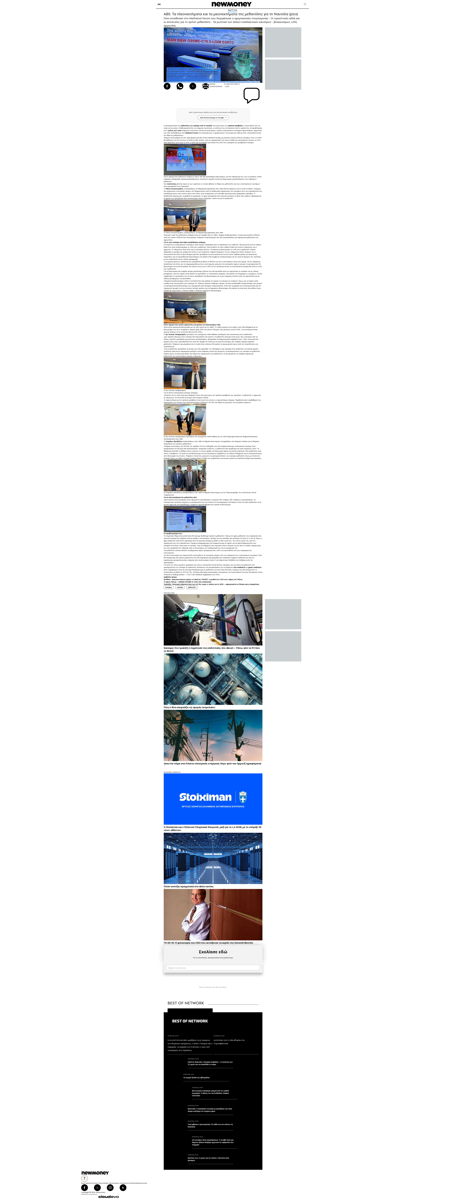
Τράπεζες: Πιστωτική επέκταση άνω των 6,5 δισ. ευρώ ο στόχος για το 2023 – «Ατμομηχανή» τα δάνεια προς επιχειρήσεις (211, 584)
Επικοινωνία (142, 1183)
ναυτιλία (209, 125)
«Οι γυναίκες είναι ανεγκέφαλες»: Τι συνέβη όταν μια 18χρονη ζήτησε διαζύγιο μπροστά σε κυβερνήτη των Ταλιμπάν (213, 1142)
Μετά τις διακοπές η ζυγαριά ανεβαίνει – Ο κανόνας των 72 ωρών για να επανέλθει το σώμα (210, 1063)
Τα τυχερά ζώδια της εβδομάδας (196, 1077)
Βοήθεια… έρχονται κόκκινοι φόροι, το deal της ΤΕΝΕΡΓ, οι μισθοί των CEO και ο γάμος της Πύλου (203, 579)
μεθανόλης (185, 125)
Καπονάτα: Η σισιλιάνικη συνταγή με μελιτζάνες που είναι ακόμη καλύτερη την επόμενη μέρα (210, 1110)
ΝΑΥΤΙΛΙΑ (232, 10)
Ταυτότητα (133, 1183)
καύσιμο (196, 125)
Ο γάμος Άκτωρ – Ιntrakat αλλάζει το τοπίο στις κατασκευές (187, 582)
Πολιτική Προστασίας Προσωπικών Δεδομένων (110, 1183)
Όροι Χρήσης (86, 1183)
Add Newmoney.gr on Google (212, 117)
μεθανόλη (192, 587)
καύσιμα (168, 587)
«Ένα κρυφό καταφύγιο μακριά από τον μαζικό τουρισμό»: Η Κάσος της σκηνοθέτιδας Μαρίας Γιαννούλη (210, 1093)
